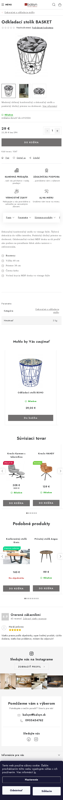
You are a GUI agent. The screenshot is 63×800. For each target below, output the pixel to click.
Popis (8, 217)
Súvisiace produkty (43, 217)
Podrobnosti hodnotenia (42, 27)
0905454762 (34, 720)
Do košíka (31, 142)
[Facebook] (29, 739)
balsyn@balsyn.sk (34, 715)
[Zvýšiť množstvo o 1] (57, 131)
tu (35, 772)
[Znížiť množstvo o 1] (47, 131)
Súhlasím (47, 791)
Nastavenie (31, 779)
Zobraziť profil (29, 666)
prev (2, 471)
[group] (30, 387)
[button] (30, 413)
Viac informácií (50, 106)
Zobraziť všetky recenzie (34, 618)
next (60, 471)
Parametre (23, 217)
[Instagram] (36, 739)
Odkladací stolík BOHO (31, 392)
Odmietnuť (16, 790)
